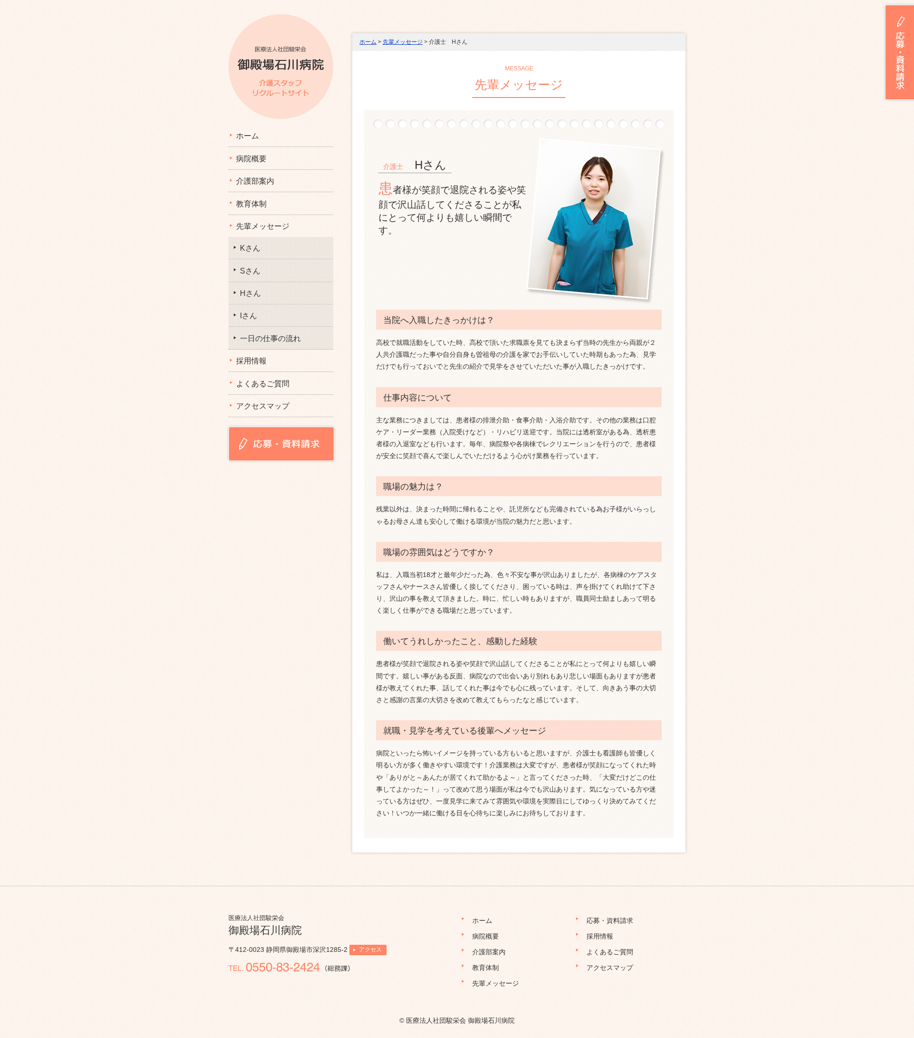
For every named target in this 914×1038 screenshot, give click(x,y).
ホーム (247, 136)
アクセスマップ (262, 406)
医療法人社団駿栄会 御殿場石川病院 (460, 1020)
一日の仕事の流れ (270, 338)
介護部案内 (255, 181)
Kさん (250, 248)
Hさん (250, 293)
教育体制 (251, 204)
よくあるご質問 (262, 384)
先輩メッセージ (262, 226)
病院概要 (251, 159)
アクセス (370, 949)
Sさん (250, 271)
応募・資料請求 (609, 920)
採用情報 (251, 361)
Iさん (248, 316)
